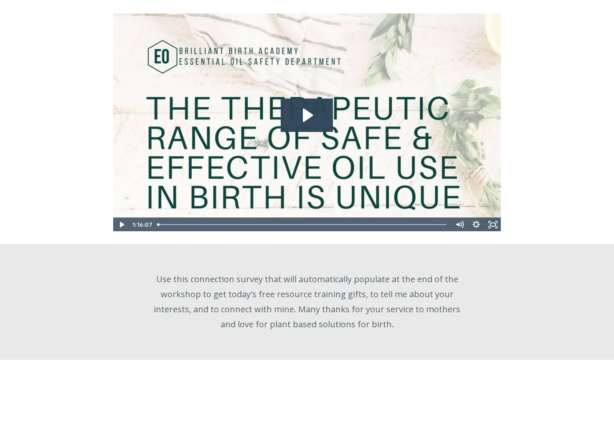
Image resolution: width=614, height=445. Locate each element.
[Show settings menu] (476, 224)
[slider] (303, 224)
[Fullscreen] (493, 224)
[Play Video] (121, 224)
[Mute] (459, 224)
